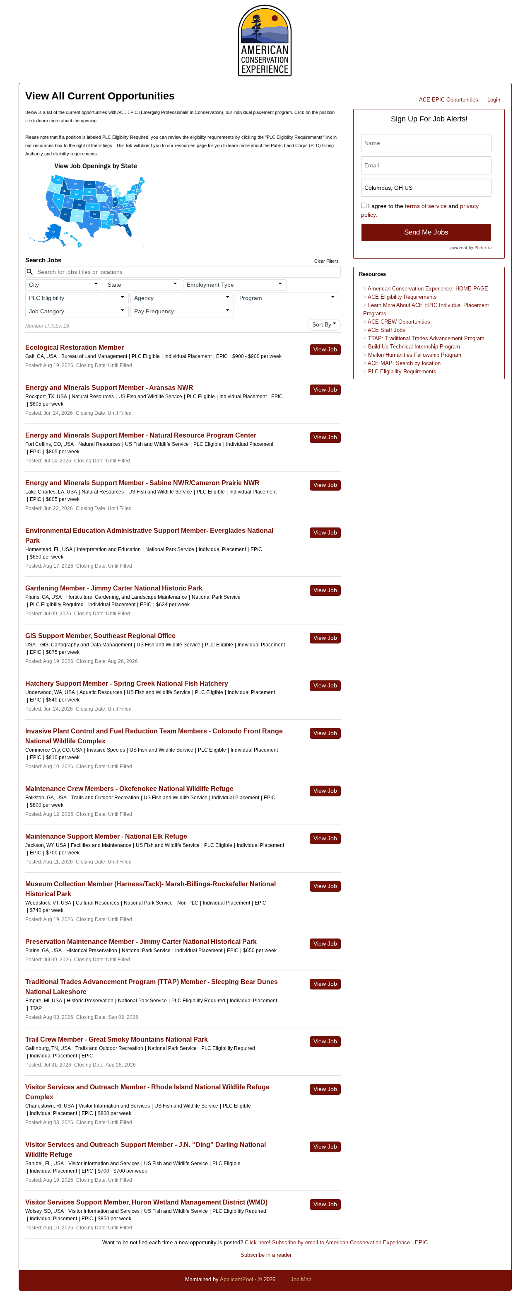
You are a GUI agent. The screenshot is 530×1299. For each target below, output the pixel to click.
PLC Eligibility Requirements (402, 371)
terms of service (426, 206)
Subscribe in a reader (266, 1255)
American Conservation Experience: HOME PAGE (428, 288)
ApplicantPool (236, 1279)
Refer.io (483, 248)
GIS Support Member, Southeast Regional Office (100, 635)
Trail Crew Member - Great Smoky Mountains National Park (116, 1039)
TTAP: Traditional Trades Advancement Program (426, 338)
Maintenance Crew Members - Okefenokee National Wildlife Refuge (129, 788)
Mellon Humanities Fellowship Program (414, 355)
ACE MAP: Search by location (404, 363)
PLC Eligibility (46, 298)
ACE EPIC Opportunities (448, 100)
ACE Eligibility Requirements (402, 297)
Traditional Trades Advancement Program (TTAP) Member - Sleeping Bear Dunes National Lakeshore (151, 986)
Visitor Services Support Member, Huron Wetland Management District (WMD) (146, 1202)
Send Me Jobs (426, 232)
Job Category (46, 311)
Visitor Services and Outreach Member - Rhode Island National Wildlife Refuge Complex (147, 1092)
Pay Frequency (154, 311)
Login (493, 100)
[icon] (96, 284)
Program (250, 298)
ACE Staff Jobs (386, 330)
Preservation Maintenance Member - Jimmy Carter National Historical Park (141, 941)
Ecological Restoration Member (74, 347)
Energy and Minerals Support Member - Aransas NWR (109, 387)
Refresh (335, 1279)
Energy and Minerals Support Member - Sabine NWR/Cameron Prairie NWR (142, 482)
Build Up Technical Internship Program (414, 346)
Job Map (301, 1279)
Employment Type (210, 284)
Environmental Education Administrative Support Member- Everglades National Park (149, 535)
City (34, 284)
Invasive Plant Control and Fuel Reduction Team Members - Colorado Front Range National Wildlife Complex (154, 736)
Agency (144, 298)
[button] (64, 285)
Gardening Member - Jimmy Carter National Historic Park (113, 588)
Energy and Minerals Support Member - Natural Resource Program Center (140, 435)
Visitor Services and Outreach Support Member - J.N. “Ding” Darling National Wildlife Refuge (145, 1149)
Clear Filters (326, 261)
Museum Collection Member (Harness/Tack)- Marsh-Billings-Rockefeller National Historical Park (150, 889)
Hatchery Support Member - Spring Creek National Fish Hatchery (126, 683)
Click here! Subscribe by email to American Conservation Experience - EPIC (336, 1242)
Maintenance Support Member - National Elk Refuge (106, 836)
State (114, 284)
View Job (325, 349)
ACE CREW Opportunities (399, 322)
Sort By (321, 324)
